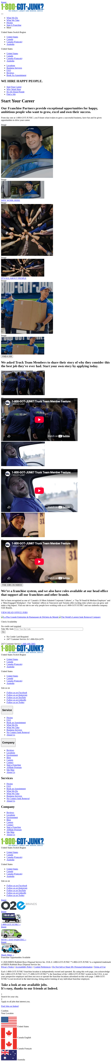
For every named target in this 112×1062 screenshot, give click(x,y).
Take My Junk (7, 629)
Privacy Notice (7, 967)
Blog (9, 757)
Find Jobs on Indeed (10, 1006)
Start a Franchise (14, 765)
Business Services (14, 68)
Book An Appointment (16, 75)
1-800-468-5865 (28, 644)
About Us (11, 735)
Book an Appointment (16, 722)
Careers (10, 760)
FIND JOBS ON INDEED (12, 585)
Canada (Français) (14, 42)
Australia (10, 44)
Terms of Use (100, 967)
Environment (12, 755)
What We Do (12, 18)
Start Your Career (14, 87)
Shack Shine (7, 955)
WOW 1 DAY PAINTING (13, 940)
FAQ (9, 70)
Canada (10, 39)
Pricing (10, 23)
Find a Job (11, 94)
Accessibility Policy (23, 967)
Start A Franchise (14, 25)
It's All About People (15, 92)
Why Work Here (14, 89)
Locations (11, 65)
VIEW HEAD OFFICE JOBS (14, 612)
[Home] (51, 617)
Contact (10, 762)
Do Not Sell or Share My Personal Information (72, 967)
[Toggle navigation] (2, 13)
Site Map (10, 770)
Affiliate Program (14, 767)
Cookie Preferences (42, 967)
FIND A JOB (7, 356)
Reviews (10, 73)
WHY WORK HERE (10, 200)
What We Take (13, 20)
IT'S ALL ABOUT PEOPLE (13, 278)
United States (12, 37)
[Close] (2, 397)
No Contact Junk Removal (18, 732)
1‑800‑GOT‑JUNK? (10, 924)
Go (3, 632)
